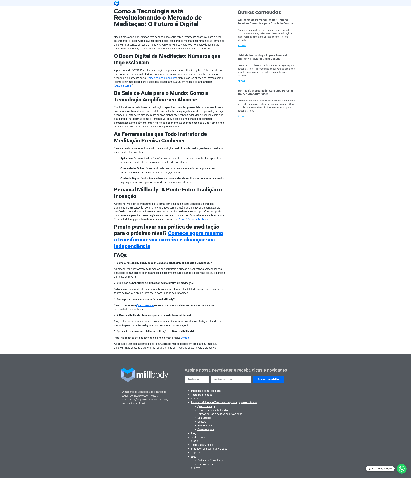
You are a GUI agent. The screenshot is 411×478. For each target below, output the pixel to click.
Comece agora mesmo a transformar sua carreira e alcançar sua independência (168, 239)
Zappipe (195, 452)
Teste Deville (198, 437)
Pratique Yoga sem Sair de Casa (209, 448)
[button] (402, 469)
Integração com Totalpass (206, 390)
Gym (193, 456)
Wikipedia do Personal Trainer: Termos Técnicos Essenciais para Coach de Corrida (265, 21)
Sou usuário (204, 417)
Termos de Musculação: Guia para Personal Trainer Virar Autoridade (266, 92)
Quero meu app (145, 305)
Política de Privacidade (210, 460)
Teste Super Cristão (202, 444)
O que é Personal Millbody (193, 219)
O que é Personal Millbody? (212, 410)
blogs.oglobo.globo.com (162, 77)
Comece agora (205, 429)
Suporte (195, 467)
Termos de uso (205, 464)
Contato (185, 337)
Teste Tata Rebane (201, 394)
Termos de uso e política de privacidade (219, 414)
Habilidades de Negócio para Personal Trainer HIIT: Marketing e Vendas (262, 57)
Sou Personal (205, 425)
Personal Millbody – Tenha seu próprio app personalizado (224, 402)
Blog (193, 433)
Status (194, 441)
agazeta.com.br (123, 85)
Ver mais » (242, 45)
